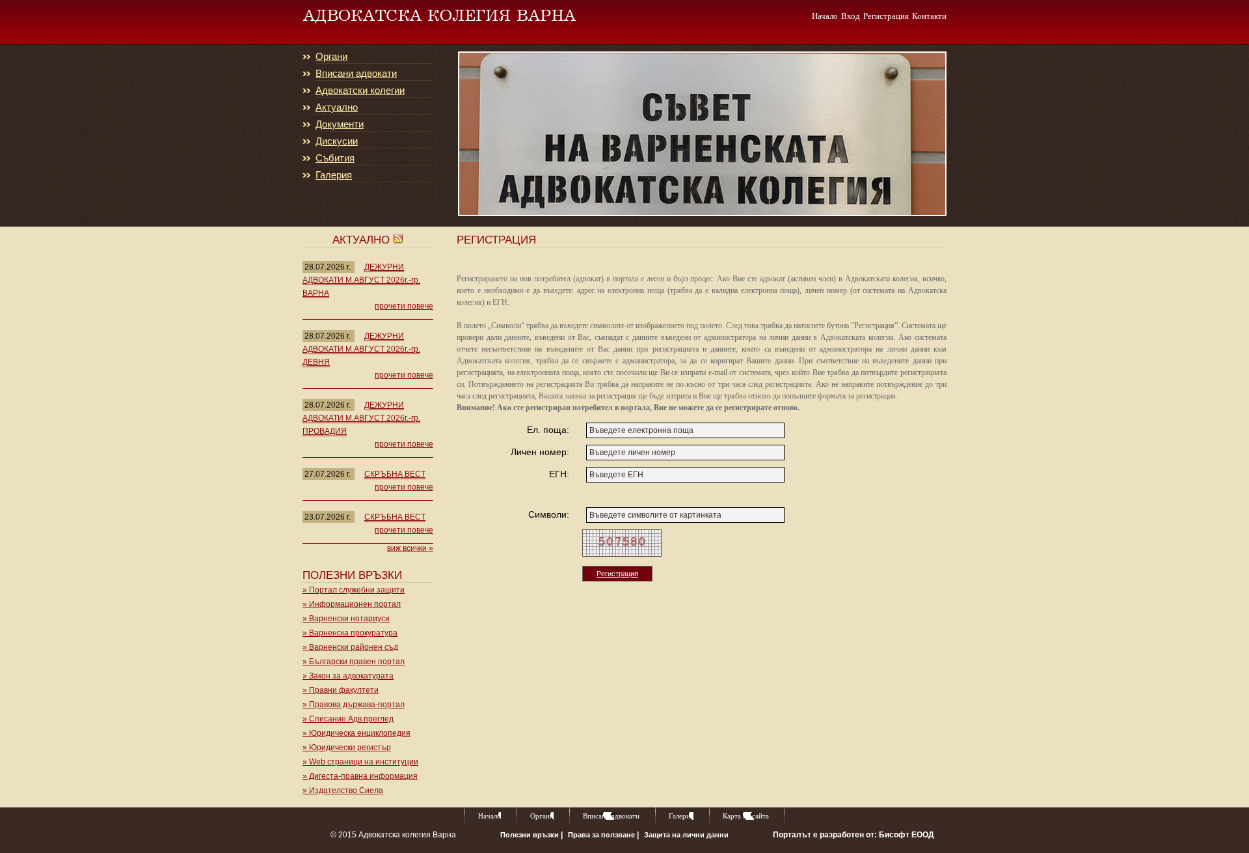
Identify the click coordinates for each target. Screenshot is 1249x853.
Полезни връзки (530, 835)
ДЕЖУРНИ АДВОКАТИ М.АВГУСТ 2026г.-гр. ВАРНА (361, 280)
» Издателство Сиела (342, 790)
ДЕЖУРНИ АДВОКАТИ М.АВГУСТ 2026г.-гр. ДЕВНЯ (361, 349)
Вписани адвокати (356, 73)
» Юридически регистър (346, 747)
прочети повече (404, 306)
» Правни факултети (340, 690)
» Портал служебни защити (353, 589)
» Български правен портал (353, 661)
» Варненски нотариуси (346, 618)
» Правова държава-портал (353, 704)
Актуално (337, 107)
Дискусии (337, 141)
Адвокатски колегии (360, 90)
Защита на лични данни (686, 835)
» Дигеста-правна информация (360, 776)
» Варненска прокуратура (349, 632)
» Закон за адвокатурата (348, 675)
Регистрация (886, 15)
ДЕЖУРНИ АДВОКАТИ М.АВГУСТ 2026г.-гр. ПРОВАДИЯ (361, 418)
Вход (850, 15)
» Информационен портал (351, 604)
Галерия (334, 175)
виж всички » (410, 548)
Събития (335, 158)
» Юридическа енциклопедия (356, 733)
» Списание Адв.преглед (348, 718)
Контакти (929, 15)
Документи (340, 124)
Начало (825, 15)
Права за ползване (602, 835)
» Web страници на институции (360, 761)
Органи (331, 56)
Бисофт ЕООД (906, 834)
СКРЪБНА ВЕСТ (394, 474)
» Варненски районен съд (350, 647)
